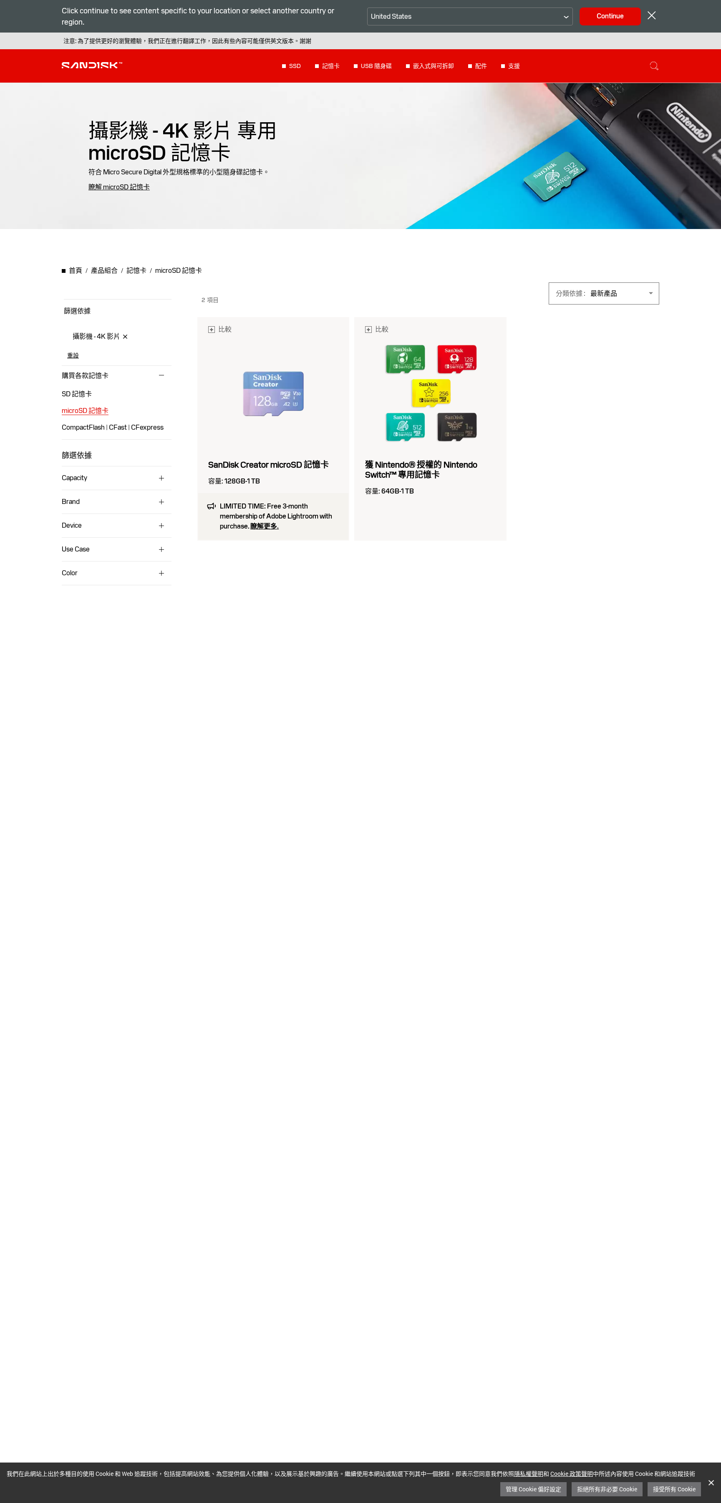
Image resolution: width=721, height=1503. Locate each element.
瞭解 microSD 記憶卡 (119, 187)
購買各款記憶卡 (85, 376)
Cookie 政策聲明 (571, 1474)
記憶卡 (331, 66)
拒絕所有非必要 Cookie (607, 1489)
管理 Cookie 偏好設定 (533, 1489)
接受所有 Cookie (674, 1489)
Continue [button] (610, 16)
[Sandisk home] (92, 65)
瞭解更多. (264, 526)
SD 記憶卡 (77, 394)
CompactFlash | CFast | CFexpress (113, 427)
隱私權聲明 (528, 1474)
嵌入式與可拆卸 (433, 66)
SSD (295, 66)
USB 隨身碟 (376, 66)
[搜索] (654, 66)
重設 (73, 355)
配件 (481, 66)
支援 (514, 66)
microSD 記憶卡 (85, 410)
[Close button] (651, 16)
